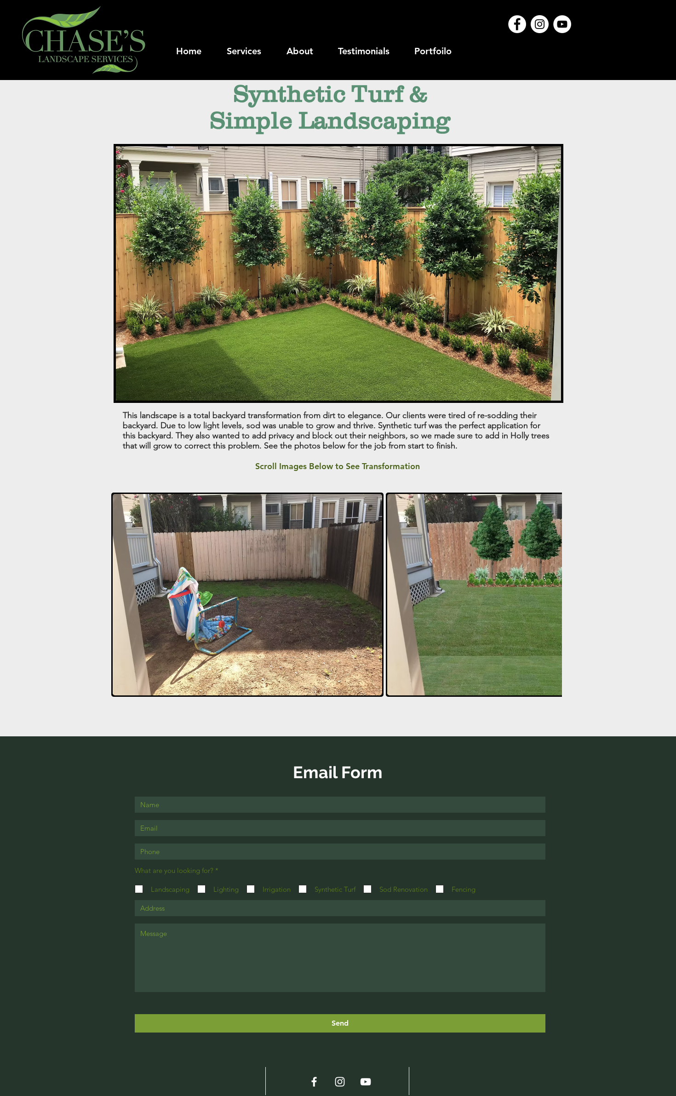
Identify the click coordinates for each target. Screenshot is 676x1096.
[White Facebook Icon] (314, 1081)
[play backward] (122, 595)
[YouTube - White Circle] (562, 24)
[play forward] (550, 595)
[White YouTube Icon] (365, 1081)
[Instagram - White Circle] (540, 24)
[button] (247, 595)
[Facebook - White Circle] (517, 24)
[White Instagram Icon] (339, 1081)
